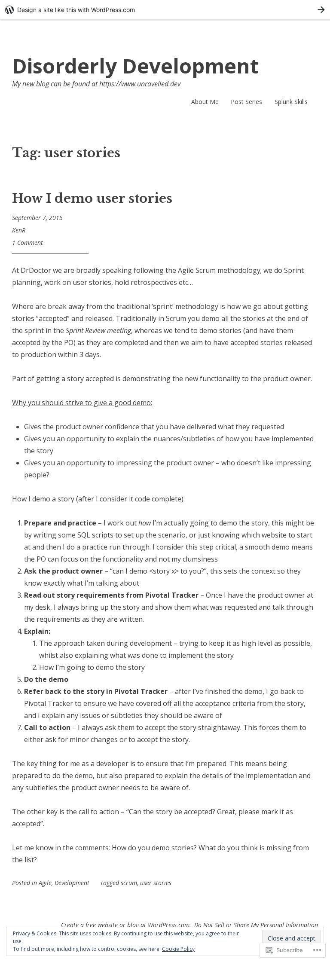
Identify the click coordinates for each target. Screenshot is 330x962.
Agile (45, 883)
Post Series (246, 102)
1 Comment (27, 242)
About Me (205, 102)
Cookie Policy (178, 949)
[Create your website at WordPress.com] (165, 9)
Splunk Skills (291, 102)
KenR (18, 230)
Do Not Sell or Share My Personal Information (256, 925)
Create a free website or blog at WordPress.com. (126, 925)
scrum (129, 883)
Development (72, 883)
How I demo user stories (92, 198)
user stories (155, 883)
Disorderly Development (135, 65)
